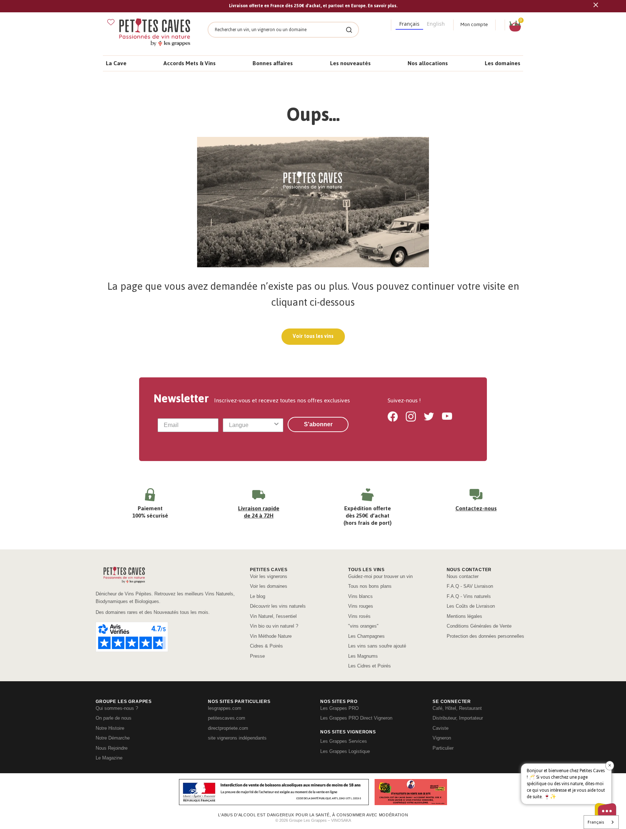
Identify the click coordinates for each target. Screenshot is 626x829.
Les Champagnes (366, 636)
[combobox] (251, 425)
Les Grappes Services (343, 741)
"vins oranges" (363, 626)
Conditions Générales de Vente (479, 626)
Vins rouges (360, 606)
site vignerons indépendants (237, 738)
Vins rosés (359, 616)
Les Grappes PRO (339, 708)
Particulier (443, 748)
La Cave (116, 63)
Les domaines (502, 63)
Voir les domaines (268, 586)
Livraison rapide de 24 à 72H (258, 512)
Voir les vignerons (268, 576)
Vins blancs (360, 596)
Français (596, 822)
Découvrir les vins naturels (278, 606)
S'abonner (318, 424)
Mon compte (474, 24)
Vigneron (442, 738)
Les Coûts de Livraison (471, 606)
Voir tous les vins (313, 336)
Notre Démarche (113, 738)
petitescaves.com (226, 718)
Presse (257, 656)
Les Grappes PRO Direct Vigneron (356, 718)
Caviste (440, 728)
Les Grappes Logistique (345, 751)
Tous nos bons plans (370, 586)
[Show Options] (276, 425)
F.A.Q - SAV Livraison (470, 586)
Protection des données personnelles (485, 636)
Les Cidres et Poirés (369, 666)
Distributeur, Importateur (458, 718)
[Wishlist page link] (110, 22)
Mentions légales (464, 616)
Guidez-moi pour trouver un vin (380, 576)
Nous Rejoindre (112, 748)
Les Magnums (363, 656)
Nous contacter (463, 576)
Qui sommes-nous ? (117, 708)
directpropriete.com (228, 728)
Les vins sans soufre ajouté (377, 646)
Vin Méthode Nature (271, 636)
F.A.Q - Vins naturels (469, 596)
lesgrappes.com (224, 708)
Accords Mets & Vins (189, 63)
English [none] (436, 23)
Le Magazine (109, 758)
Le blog (257, 596)
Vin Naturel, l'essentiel (273, 616)
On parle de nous (114, 718)
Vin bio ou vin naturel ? (274, 626)
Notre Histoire (110, 728)
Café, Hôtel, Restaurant (457, 708)
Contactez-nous (476, 508)
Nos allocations (428, 63)
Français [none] (409, 23)
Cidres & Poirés (266, 646)
